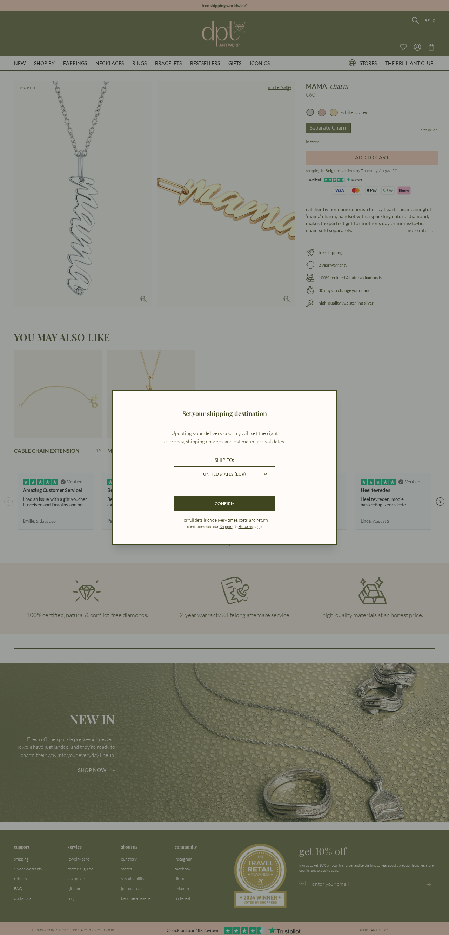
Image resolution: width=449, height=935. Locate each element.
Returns (246, 526)
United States (224, 474)
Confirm (225, 503)
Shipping (227, 526)
